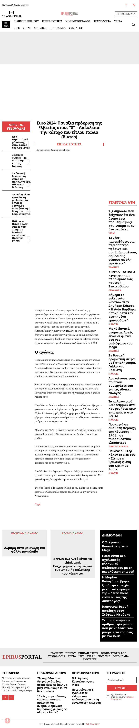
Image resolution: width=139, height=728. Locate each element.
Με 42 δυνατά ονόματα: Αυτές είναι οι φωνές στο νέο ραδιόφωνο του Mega (120, 338)
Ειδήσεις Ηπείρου (118, 446)
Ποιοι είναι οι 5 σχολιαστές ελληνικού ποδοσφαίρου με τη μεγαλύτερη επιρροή (118, 564)
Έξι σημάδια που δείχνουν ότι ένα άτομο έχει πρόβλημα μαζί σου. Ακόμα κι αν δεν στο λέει (121, 220)
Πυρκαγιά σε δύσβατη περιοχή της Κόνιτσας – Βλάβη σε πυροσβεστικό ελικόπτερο (122, 433)
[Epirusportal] (69, 14)
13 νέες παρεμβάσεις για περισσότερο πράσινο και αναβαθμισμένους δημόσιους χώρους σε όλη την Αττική (122, 250)
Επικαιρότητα (69, 144)
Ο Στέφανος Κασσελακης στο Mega (115, 546)
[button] (133, 24)
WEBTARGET (93, 724)
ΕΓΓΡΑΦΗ (120, 688)
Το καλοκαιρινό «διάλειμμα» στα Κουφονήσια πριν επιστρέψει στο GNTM (122, 408)
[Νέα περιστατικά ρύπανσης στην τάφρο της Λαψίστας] (6, 138)
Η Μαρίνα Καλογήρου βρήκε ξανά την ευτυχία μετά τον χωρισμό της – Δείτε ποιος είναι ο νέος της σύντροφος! (116, 589)
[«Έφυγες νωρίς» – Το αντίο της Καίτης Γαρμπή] (6, 156)
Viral (111, 233)
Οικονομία (114, 290)
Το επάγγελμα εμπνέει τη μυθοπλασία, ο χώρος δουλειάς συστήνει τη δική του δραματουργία (21, 204)
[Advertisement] (69, 89)
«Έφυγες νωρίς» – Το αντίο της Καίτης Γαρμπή (19, 160)
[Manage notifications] (7, 720)
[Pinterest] (53, 155)
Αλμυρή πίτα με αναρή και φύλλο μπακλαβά (24, 574)
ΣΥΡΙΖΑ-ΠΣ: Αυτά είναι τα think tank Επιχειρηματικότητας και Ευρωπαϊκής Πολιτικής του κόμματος (72, 551)
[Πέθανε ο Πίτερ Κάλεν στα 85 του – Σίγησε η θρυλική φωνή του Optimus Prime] (6, 222)
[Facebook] (126, 5)
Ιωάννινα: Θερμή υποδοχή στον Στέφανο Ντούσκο (116, 610)
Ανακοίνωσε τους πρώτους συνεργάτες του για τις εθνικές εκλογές (122, 385)
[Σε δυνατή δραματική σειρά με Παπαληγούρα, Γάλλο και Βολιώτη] (6, 174)
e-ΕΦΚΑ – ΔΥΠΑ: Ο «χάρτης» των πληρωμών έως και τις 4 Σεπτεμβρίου (121, 279)
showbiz (113, 324)
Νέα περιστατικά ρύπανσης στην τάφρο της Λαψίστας (20, 142)
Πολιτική (113, 267)
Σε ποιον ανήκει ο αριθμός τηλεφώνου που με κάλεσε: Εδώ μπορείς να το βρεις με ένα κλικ (117, 628)
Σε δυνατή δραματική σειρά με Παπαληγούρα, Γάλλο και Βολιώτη (21, 180)
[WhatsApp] (61, 155)
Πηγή (38, 504)
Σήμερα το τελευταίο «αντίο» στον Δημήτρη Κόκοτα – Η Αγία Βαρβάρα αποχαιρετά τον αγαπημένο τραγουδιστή (122, 307)
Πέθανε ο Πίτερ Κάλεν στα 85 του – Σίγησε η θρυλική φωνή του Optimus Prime (20, 230)
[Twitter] (134, 5)
